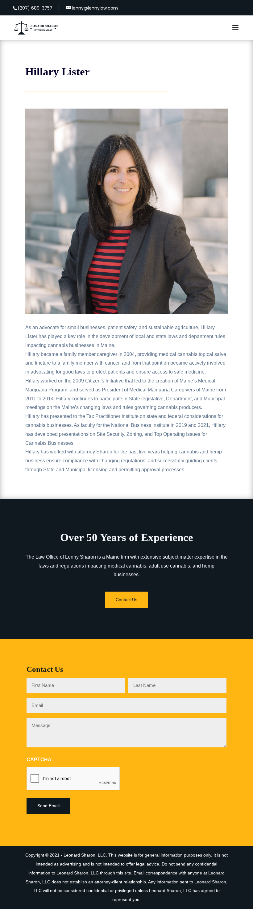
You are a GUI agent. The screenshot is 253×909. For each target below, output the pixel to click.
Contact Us (126, 599)
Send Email (48, 805)
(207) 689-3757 (35, 8)
